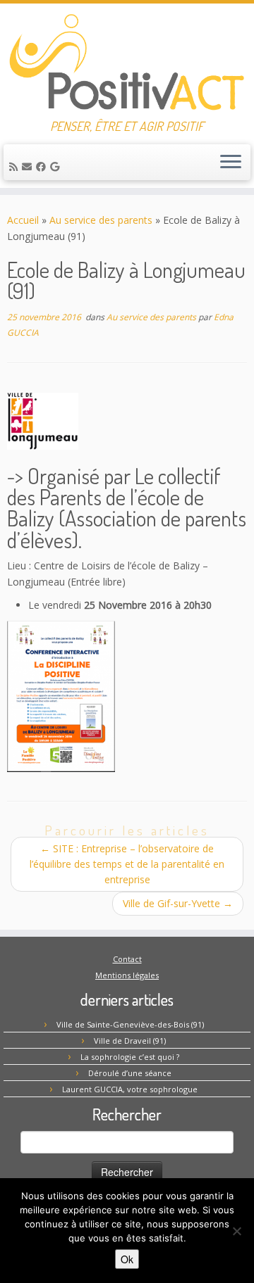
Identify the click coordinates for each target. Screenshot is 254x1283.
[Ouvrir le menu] (230, 162)
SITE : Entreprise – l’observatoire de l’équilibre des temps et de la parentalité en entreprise (127, 864)
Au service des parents (100, 220)
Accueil (23, 220)
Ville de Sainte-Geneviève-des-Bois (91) (130, 1024)
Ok (127, 1259)
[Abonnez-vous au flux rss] (15, 166)
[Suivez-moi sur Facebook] (43, 166)
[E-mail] (29, 166)
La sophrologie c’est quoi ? (129, 1056)
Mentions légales (127, 975)
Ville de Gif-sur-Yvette (178, 903)
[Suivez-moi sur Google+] (57, 166)
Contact (127, 959)
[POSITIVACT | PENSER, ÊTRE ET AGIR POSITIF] (127, 61)
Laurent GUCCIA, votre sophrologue (130, 1089)
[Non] (236, 1231)
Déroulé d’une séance (129, 1073)
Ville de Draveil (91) (130, 1040)
